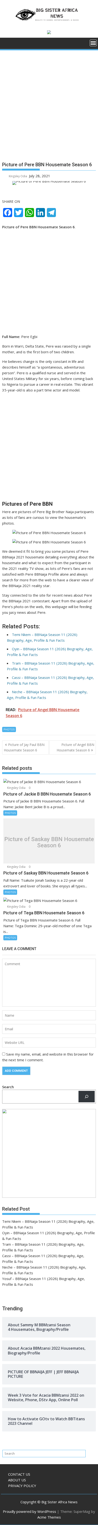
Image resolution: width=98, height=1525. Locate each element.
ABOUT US (17, 1480)
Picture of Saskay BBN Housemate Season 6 (49, 842)
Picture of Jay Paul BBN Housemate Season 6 (24, 747)
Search (8, 1086)
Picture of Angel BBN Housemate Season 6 (75, 747)
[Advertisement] (49, 108)
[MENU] (93, 43)
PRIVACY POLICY (22, 1485)
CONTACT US (19, 1474)
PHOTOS (9, 729)
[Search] (86, 1096)
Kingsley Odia (18, 176)
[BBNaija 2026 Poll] (6, 44)
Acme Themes (49, 1517)
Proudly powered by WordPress (29, 1511)
